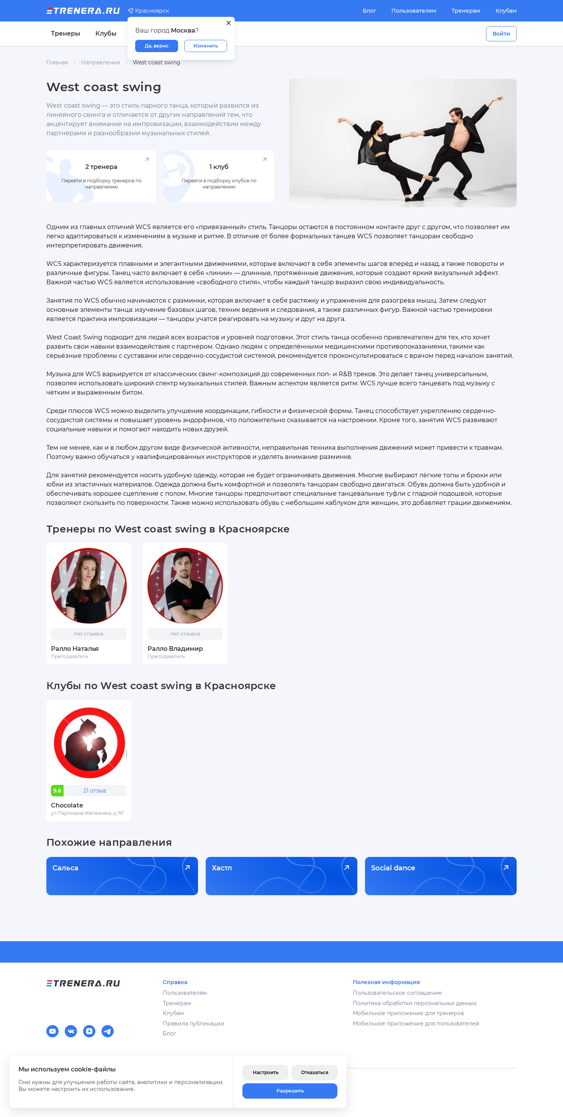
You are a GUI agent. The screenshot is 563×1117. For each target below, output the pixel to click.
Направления (100, 62)
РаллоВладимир (175, 648)
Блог (369, 11)
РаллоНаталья (75, 648)
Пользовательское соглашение (397, 992)
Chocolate (67, 805)
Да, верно (157, 46)
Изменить (205, 46)
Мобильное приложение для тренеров (408, 1013)
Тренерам (466, 11)
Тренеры (65, 33)
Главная (57, 62)
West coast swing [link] (156, 62)
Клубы (105, 33)
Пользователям (413, 11)
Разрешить (290, 1091)
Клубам (506, 11)
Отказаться (314, 1072)
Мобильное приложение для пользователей (416, 1023)
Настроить (265, 1072)
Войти (501, 33)
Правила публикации (193, 1023)
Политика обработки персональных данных (414, 1003)
